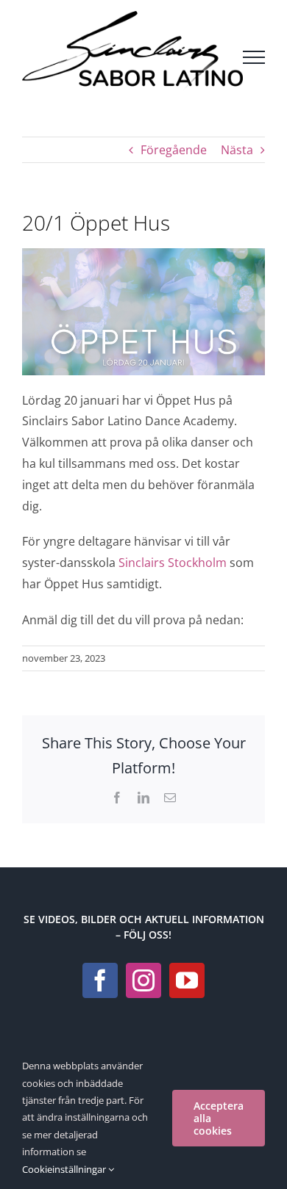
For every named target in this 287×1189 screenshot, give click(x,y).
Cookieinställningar (65, 1169)
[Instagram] (143, 980)
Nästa (237, 150)
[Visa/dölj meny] (254, 57)
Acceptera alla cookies (219, 1118)
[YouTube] (187, 980)
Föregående (174, 150)
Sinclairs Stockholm (172, 562)
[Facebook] (100, 980)
